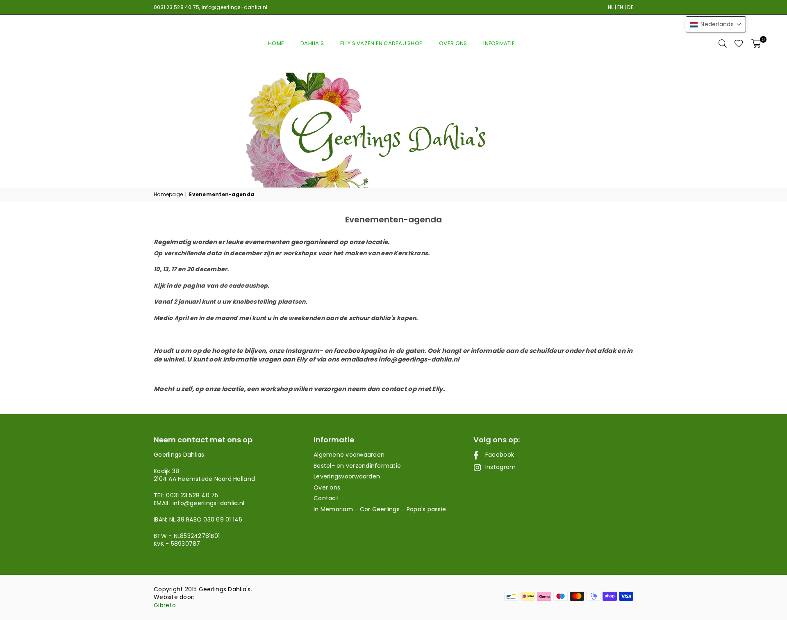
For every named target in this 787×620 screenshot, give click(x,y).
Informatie (499, 43)
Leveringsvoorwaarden (347, 476)
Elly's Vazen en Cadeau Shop (381, 43)
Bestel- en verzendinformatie (357, 466)
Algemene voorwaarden (349, 455)
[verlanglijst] (738, 43)
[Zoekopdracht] (722, 43)
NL (611, 7)
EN (620, 7)
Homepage (168, 194)
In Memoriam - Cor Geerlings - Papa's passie (380, 509)
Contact (326, 498)
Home (276, 43)
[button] (756, 43)
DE (630, 7)
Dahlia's (312, 43)
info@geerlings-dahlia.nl (234, 7)
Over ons (453, 43)
